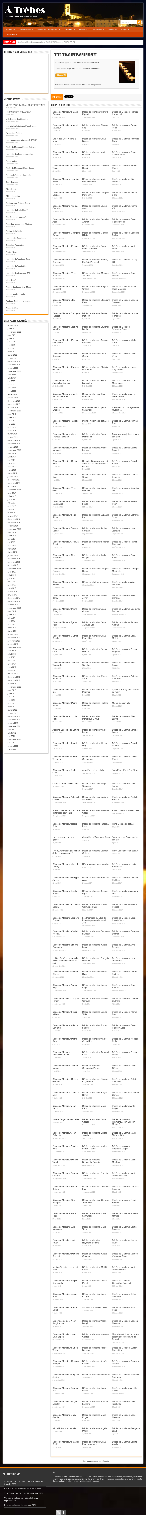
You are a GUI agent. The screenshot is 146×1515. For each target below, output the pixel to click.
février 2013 (12, 670)
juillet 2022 (12, 329)
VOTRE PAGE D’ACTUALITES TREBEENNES (25, 105)
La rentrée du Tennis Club (16, 266)
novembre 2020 (14, 365)
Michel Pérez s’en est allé (64, 1428)
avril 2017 (12, 506)
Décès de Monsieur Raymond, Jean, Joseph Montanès (123, 1121)
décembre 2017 (14, 480)
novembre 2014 (14, 601)
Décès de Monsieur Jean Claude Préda (123, 220)
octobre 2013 (13, 644)
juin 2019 (11, 421)
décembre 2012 (14, 677)
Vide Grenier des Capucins (17, 119)
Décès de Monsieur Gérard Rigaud (20, 168)
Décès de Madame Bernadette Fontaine (91, 1160)
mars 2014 (12, 628)
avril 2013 (12, 664)
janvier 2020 (13, 398)
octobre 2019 (13, 407)
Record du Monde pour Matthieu (19, 224)
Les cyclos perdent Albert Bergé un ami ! (64, 1322)
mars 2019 (12, 430)
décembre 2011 (14, 716)
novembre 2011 (14, 720)
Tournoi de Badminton (15, 245)
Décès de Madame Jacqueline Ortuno (61, 1053)
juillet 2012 (12, 693)
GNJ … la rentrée (13, 196)
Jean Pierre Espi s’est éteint (125, 770)
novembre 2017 (14, 483)
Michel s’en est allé (121, 703)
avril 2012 (12, 703)
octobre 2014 (13, 605)
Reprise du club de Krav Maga (18, 287)
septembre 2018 (14, 450)
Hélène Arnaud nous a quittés (96, 864)
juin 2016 (11, 539)
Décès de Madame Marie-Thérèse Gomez (124, 1268)
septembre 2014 (14, 608)
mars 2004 (12, 749)
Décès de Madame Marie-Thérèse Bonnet (124, 1174)
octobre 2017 (13, 486)
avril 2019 (12, 427)
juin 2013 (11, 657)
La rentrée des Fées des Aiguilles (19, 154)
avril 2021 (12, 348)
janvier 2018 (13, 476)
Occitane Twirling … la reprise (18, 301)
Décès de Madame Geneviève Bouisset (121, 1281)
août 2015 (12, 572)
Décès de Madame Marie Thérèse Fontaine (64, 435)
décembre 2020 (14, 361)
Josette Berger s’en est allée (65, 1119)
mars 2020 (12, 391)
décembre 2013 (14, 638)
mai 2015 (11, 582)
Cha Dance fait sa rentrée (16, 217)
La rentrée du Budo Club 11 (17, 210)
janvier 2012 (13, 713)
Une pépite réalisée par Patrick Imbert (21, 126)
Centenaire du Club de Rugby (18, 203)
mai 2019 (11, 424)
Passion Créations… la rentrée (18, 175)
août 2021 (12, 335)
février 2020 (12, 394)
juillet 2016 (12, 536)
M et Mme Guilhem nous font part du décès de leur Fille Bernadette (125, 1336)
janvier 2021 (13, 358)
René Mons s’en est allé (123, 824)
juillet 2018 (12, 457)
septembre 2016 (14, 529)
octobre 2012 (13, 684)
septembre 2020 (14, 371)
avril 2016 (12, 545)
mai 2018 (11, 463)
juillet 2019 (12, 417)
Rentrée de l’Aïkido (14, 231)
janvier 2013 (13, 674)
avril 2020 (12, 388)
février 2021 (12, 355)
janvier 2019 (13, 437)
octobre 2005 (13, 746)
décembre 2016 (14, 519)
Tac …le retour (12, 182)
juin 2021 (11, 342)
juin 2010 (11, 743)
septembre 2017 (14, 490)
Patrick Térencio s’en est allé (125, 810)
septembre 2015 (14, 568)
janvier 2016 (13, 555)
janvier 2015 (13, 595)
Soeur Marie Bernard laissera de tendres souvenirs (66, 811)
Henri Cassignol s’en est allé (125, 850)
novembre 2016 (14, 522)
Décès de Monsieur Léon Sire (96, 1374)
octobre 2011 (13, 723)
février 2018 (12, 473)
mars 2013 (12, 667)
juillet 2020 (12, 378)
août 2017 (12, 493)
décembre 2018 (14, 440)
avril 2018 (12, 467)
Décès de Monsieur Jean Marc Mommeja (94, 1443)
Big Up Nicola (11, 252)
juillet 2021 (12, 338)
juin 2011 (11, 736)
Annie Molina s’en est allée (94, 1307)
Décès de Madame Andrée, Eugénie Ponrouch (95, 260)
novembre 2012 (14, 680)
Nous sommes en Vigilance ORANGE (21, 140)
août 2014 (12, 611)
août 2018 (12, 453)
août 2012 (12, 690)
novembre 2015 (14, 562)
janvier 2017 (13, 516)
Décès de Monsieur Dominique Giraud (91, 717)
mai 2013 (11, 661)
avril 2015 (12, 585)
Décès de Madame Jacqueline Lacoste (61, 381)
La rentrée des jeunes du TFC (18, 273)
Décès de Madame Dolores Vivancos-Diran (125, 1254)
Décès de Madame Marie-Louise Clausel (94, 1147)
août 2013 (12, 651)
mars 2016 (12, 549)
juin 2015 (11, 578)
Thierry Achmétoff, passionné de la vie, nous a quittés (66, 851)
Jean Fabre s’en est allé (93, 770)
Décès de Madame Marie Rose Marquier (124, 287)
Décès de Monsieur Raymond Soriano (91, 1241)
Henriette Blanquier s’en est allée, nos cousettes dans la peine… (95, 463)
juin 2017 (11, 499)
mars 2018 (12, 470)
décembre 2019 (14, 401)
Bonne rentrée (11, 161)
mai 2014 (11, 621)
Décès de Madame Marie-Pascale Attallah (94, 180)
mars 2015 (12, 588)
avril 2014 (12, 624)
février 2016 (12, 552)
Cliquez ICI (61, 75)
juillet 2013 (12, 654)
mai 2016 (11, 542)
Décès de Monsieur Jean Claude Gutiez (123, 1026)
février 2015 (12, 592)
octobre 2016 (13, 526)
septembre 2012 (14, 687)
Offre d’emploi (11, 189)
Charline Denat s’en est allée (65, 783)
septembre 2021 (14, 332)
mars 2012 (12, 707)
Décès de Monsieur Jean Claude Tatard (123, 153)
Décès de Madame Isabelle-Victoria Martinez (65, 395)
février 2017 (12, 513)
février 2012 (12, 710)
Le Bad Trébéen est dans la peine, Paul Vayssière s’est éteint (65, 960)
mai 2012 (11, 700)
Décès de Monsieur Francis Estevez (21, 147)
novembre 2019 (14, 404)
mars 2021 (12, 352)
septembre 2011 (14, 726)
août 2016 (12, 532)
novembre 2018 (14, 444)
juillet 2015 (12, 575)
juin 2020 (11, 381)
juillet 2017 (12, 496)
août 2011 (12, 730)
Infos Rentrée (11, 280)
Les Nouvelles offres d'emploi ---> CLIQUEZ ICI (37, 42)
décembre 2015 (14, 559)
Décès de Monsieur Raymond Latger (121, 1147)
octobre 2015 (13, 565)
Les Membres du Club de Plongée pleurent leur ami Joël (94, 920)
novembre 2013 (14, 641)
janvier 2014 (13, 634)
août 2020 (12, 375)
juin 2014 (11, 618)
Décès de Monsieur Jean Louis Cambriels (94, 247)
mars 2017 (12, 509)
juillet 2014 (12, 615)
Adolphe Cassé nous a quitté (65, 730)
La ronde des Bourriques (16, 238)
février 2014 (12, 631)
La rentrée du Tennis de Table (18, 259)
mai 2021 (11, 345)
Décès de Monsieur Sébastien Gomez (121, 328)
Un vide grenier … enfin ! (16, 294)
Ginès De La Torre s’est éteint (96, 837)
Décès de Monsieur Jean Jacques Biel (94, 623)
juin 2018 (11, 460)
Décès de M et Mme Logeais (95, 582)
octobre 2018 (13, 447)
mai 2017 (11, 503)
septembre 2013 (14, 647)
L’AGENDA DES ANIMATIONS (18, 112)
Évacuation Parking (14, 133)
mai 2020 (11, 384)
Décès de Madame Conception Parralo (91, 1066)
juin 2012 (11, 697)
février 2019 (12, 434)
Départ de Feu (12, 308)
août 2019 (12, 414)
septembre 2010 (14, 739)
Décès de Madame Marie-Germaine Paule (94, 905)
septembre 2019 (14, 411)
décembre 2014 (14, 598)
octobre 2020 (13, 368)
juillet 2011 (12, 733)
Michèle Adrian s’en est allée (95, 421)
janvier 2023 (13, 325)
